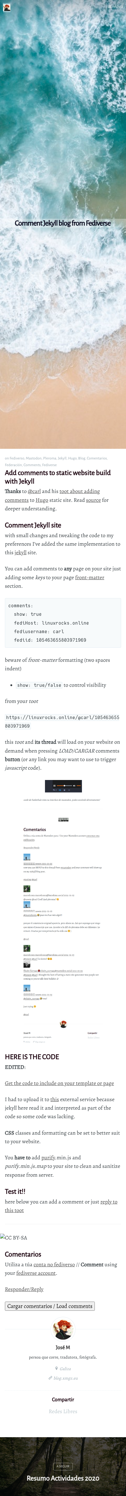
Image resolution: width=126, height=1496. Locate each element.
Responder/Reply (24, 1289)
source (93, 500)
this (54, 1099)
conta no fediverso (54, 1264)
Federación (13, 464)
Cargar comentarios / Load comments (49, 1306)
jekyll (21, 552)
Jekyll (62, 458)
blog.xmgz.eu (65, 1378)
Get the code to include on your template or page (59, 1083)
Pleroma (49, 458)
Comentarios (97, 458)
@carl (34, 491)
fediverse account (36, 1273)
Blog (81, 458)
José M (63, 1347)
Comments (32, 464)
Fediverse (49, 464)
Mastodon (34, 458)
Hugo (72, 458)
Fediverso (17, 458)
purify (48, 1157)
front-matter (89, 577)
